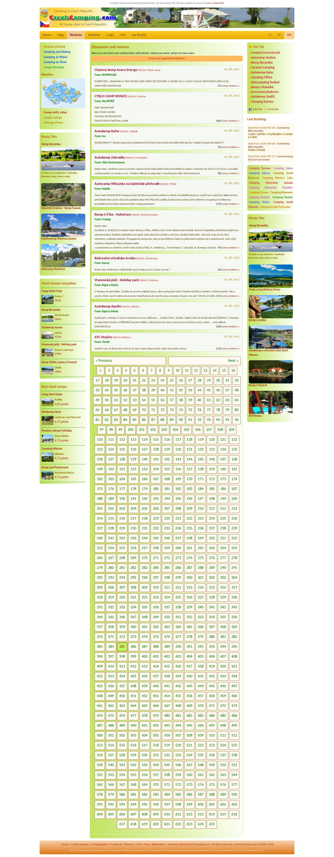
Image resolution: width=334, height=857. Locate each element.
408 (234, 657)
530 (144, 755)
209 (189, 509)
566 (111, 785)
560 (189, 775)
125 (122, 450)
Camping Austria (155, 850)
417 (189, 666)
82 (107, 420)
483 (201, 716)
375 (156, 637)
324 (167, 597)
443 (189, 686)
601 (212, 805)
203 (122, 509)
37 (134, 390)
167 (156, 479)
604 (100, 814)
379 (201, 637)
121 (223, 440)
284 (156, 568)
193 (156, 499)
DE (279, 35)
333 (122, 607)
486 (234, 716)
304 (234, 578)
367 (212, 627)
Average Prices (53, 122)
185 (212, 489)
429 (178, 676)
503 (133, 735)
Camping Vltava (259, 202)
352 (189, 617)
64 (237, 400)
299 (178, 578)
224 (212, 519)
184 (201, 489)
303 (223, 578)
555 (133, 775)
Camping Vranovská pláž (265, 52)
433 (223, 676)
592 (111, 805)
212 (223, 509)
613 (201, 814)
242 (122, 538)
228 (111, 528)
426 (144, 676)
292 (100, 578)
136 (100, 459)
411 (122, 666)
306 (111, 588)
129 (167, 450)
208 (178, 509)
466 (156, 706)
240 (100, 538)
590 (234, 795)
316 (223, 588)
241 (111, 538)
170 (189, 479)
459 (223, 696)
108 (220, 430)
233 (167, 528)
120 (212, 440)
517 (144, 745)
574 (201, 785)
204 (133, 509)
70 (144, 410)
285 (167, 568)
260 (178, 548)
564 (234, 775)
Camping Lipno (283, 168)
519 (167, 745)
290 (223, 568)
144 (189, 459)
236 (201, 528)
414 (156, 666)
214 (100, 519)
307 (122, 588)
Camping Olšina (261, 77)
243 (133, 538)
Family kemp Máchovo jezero (58, 238)
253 (100, 548)
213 (234, 509)
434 (234, 676)
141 (156, 459)
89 (172, 420)
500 (100, 735)
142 (167, 459)
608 (144, 814)
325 (178, 597)
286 (178, 568)
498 (223, 726)
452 (144, 696)
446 (223, 686)
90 (181, 420)
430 (189, 676)
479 (156, 716)
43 (190, 390)
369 (234, 627)
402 (167, 657)
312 (178, 588)
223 (201, 519)
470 (201, 706)
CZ (269, 35)
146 (212, 459)
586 (189, 795)
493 (167, 726)
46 (218, 390)
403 (178, 657)
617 (122, 824)
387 (144, 647)
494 (178, 726)
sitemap (172, 844)
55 (153, 400)
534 (189, 755)
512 (234, 735)
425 (133, 676)
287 (189, 568)
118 (189, 440)
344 (100, 617)
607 (133, 814)
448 (100, 696)
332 (111, 607)
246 (167, 538)
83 (116, 420)
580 (122, 795)
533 (178, 755)
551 (234, 765)
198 (212, 499)
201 (100, 509)
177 (122, 489)
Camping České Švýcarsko (275, 207)
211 (212, 509)
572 (178, 785)
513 (100, 745)
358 (111, 627)
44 (199, 390)
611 (178, 814)
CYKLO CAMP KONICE (111, 96)
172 (212, 479)
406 (212, 657)
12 (196, 371)
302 (212, 578)
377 (178, 637)
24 (162, 380)
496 (201, 726)
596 (156, 805)
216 (122, 519)
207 (167, 509)
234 (178, 528)
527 (111, 755)
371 (111, 637)
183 (189, 489)
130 (178, 450)
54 (144, 400)
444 (201, 686)
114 (144, 440)
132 (201, 450)
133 (212, 450)
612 (189, 814)
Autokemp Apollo (108, 306)
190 (122, 499)
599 (189, 805)
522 (201, 745)
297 (156, 578)
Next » (233, 361)
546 (178, 765)
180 (156, 489)
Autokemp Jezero (52, 327)
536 (212, 755)
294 (122, 578)
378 (189, 637)
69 (134, 410)
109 (231, 430)
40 (162, 390)
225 (223, 519)
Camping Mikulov (52, 448)
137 (111, 459)
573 (189, 785)
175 (100, 489)
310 (156, 588)
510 (212, 735)
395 (234, 647)
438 (133, 686)
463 (122, 706)
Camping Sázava (259, 173)
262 (201, 548)
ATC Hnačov (103, 337)
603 (234, 805)
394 (223, 647)
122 (234, 440)
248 (189, 538)
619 (144, 824)
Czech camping (80, 844)
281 (122, 568)
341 (212, 607)
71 (153, 410)
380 (212, 637)
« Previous (103, 361)
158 (201, 469)
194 (167, 499)
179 (144, 489)
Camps (65, 844)
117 (178, 440)
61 (209, 400)
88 (162, 420)
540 (111, 765)
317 (234, 588)
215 (111, 519)
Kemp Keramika (51, 144)
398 (122, 657)
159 (212, 469)
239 (234, 528)
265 (234, 548)
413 (144, 666)
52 (125, 400)
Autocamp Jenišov (263, 57)
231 (144, 528)
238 (223, 528)
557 (156, 775)
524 (223, 745)
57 (172, 400)
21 (134, 380)
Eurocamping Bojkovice (265, 92)
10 (177, 371)
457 (201, 696)
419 (212, 666)
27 (190, 380)
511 (223, 735)
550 (223, 765)
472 (223, 706)
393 (212, 647)
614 (212, 814)
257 (144, 548)
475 (111, 716)
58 (181, 400)
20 (125, 380)
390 (178, 647)
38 (144, 390)
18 (107, 380)
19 (116, 380)
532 (167, 755)
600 (201, 805)
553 (111, 775)
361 (144, 627)
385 (122, 647)
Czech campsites (81, 850)
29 (209, 380)
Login (110, 35)
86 (144, 420)
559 (178, 775)
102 (153, 430)
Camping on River (55, 62)
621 (167, 824)
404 (189, 657)
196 (189, 499)
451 (133, 696)
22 (144, 380)
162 (100, 479)
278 (234, 558)
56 (162, 400)
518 (156, 745)
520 (178, 745)
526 (100, 755)
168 (167, 479)
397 (111, 657)
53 (134, 400)
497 (212, 726)
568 (133, 785)
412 (133, 666)
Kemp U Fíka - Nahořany (113, 215)
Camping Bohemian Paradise (271, 187)
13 (205, 371)
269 (133, 558)
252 (234, 538)
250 (212, 538)
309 (144, 588)
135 (234, 450)
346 (122, 617)
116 (167, 440)
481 (178, 716)
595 (144, 805)
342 (223, 607)
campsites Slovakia (223, 850)
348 (144, 617)
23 (153, 380)
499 (234, 726)
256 (133, 548)
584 (167, 795)
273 (178, 558)
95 (227, 420)
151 (122, 469)
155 (167, 469)
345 (111, 617)
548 (201, 765)
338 (178, 607)
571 (167, 785)
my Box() (139, 35)
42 (181, 390)
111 (111, 440)
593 (122, 805)
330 (234, 597)
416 (178, 666)
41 (172, 390)
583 (156, 795)
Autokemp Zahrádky (110, 158)
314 (201, 588)
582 (144, 795)
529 (133, 755)
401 (156, 657)
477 (133, 716)
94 (218, 420)
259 (167, 548)
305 (100, 588)
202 (111, 509)
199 (223, 499)
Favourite (273, 109)
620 (156, 824)
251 (223, 538)
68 (125, 410)
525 (234, 745)
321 (133, 597)
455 (178, 696)
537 (223, 755)
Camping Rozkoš (283, 197)
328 (212, 597)
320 (122, 597)
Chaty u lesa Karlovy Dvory (264, 289)
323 (156, 597)
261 (189, 548)
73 (172, 410)
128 (156, 450)
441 (167, 686)
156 (178, 469)
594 (133, 805)
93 (209, 420)
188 (100, 499)
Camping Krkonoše (281, 192)
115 (156, 440)
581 (133, 795)
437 (122, 686)
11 (187, 371)
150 (111, 469)
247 (178, 538)
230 (133, 528)
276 (212, 558)
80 (237, 410)
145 (201, 459)
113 (133, 440)
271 (156, 558)
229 (122, 528)
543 (144, 765)
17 (97, 380)
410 (111, 666)
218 (144, 519)
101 (142, 430)
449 (111, 696)
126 (133, 450)
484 (212, 716)
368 (223, 627)
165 (133, 479)
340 (201, 607)
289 (212, 568)
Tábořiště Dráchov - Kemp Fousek (61, 208)
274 (189, 558)
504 (144, 735)
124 (111, 450)
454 (167, 696)
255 (122, 548)
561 (201, 775)
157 (189, 469)
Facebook (116, 844)
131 (189, 450)
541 (122, 765)
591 (100, 805)
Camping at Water (55, 57)
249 (201, 538)
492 (156, 726)
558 (167, 775)
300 (189, 578)
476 (122, 716)
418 (201, 666)
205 (144, 509)
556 (144, 775)
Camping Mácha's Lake (277, 178)
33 (97, 390)
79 (227, 410)
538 (234, 755)
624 (201, 824)
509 (201, 735)
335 (144, 607)
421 (234, 666)
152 (133, 469)
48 (237, 390)
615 (223, 814)
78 (218, 410)
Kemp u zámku (257, 320)
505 (156, 735)
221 (178, 519)
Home (47, 35)
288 (201, 568)
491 (144, 726)
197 (201, 499)
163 (111, 479)
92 (199, 420)
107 (209, 430)
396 (100, 657)
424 (122, 676)
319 (111, 597)
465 (144, 706)
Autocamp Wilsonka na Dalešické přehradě (127, 184)
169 (178, 479)
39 (153, 390)
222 (189, 519)
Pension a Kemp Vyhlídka (57, 430)
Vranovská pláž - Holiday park (59, 344)
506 (167, 735)
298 (167, 578)
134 (223, 450)
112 (122, 440)
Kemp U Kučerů (258, 385)
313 (189, 588)
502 (122, 735)
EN (289, 35)
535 (201, 755)
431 (201, 676)
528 (122, 755)
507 (178, 735)
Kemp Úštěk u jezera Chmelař (59, 362)
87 (153, 420)
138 (122, 459)
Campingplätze (99, 844)
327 (201, 597)
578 (100, 795)
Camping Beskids (259, 197)
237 (212, 528)
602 (223, 805)
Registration (159, 844)
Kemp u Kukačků (262, 87)
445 (212, 686)
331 (100, 607)
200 (234, 499)
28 (199, 380)
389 (167, 647)
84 (125, 420)
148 (234, 459)
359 (122, 627)
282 (133, 568)
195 (178, 499)
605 (111, 814)
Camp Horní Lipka (52, 394)
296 (144, 578)
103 (164, 430)
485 (223, 716)
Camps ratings (53, 117)
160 (223, 469)
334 (133, 607)
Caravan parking (54, 46)
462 (111, 706)
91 (190, 420)
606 (122, 814)
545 (167, 765)
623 (189, 824)
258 (156, 548)
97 (102, 430)
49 (97, 400)
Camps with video (55, 112)
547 (189, 765)
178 (133, 489)
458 (212, 696)
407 (223, 657)
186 (223, 489)
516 (133, 745)
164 (122, 479)
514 (111, 745)
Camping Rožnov (262, 101)
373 (133, 637)
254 (111, 548)
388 (156, 647)
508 (189, 735)
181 (167, 489)
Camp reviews (229, 86)
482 (189, 716)
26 (181, 380)
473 (234, 706)
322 (144, 597)
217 (133, 519)
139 (133, 459)
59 (190, 400)
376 (167, 637)
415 (167, 666)
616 (234, 814)
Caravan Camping (262, 67)
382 (234, 637)
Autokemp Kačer (262, 72)
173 (223, 479)
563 (223, 775)
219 (156, 519)
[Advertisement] (270, 493)
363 (167, 627)
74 (181, 410)
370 (100, 637)
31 (227, 380)
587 (201, 795)
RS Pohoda (255, 416)
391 (189, 647)
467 (167, 706)
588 (212, 795)
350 (167, 617)
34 (107, 390)
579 (111, 795)
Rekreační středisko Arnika (115, 258)
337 (167, 607)
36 (125, 390)
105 (186, 430)
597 (167, 805)
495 (189, 726)
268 (122, 558)
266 (100, 558)
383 (100, 647)
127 (144, 450)
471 (212, 706)
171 (201, 479)
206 (156, 509)
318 (100, 597)
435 (100, 686)
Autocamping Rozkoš (265, 82)
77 (209, 410)
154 (156, 469)
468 (178, 706)
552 (100, 775)
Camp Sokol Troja (52, 291)
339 (189, 607)
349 (156, 617)
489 (122, 726)
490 (133, 726)
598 (178, 805)
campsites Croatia (255, 850)
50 (107, 400)
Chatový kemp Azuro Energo (116, 70)
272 (167, 558)
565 (100, 785)
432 (212, 676)
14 (214, 371)
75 (190, 410)
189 (111, 499)
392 (201, 647)
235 (189, 528)
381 (223, 637)
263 (212, 548)
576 (223, 785)
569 (144, 785)
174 (234, 479)
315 (212, 588)
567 (122, 785)
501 (111, 735)
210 (201, 509)
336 (156, 607)
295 (133, 578)
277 (223, 558)
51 (116, 400)
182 (178, 489)
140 (144, 459)
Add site (257, 109)
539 (100, 765)
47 (227, 390)
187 (234, 489)
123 (100, 450)
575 (212, 785)
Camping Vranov (258, 192)
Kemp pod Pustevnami (55, 467)
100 (130, 430)
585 (178, 795)
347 (133, 617)
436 (111, 686)
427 (156, 676)
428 (167, 676)
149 (100, 469)
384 (111, 647)
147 (223, 459)
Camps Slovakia (54, 67)
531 (156, 755)
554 (122, 775)
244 (144, 538)
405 (201, 657)
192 (144, 499)
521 (189, 745)
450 (122, 696)
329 (223, 597)
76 (199, 410)
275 (201, 558)
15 (224, 371)
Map (60, 35)
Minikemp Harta (51, 412)
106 (198, 430)
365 (189, 627)
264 (223, 548)
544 (156, 765)
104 (175, 430)
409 (100, 666)
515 (122, 745)
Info (123, 35)
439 (144, 686)
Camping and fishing (57, 52)
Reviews (76, 35)
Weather (94, 35)
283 (144, 568)
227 (100, 528)
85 (134, 420)
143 (178, 459)
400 (144, 657)
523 (212, 745)
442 (178, 686)
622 (178, 824)
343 (234, 607)
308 (133, 588)
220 (167, 519)
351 (178, 617)
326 (189, 597)
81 (97, 420)
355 (223, 617)
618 (133, 824)
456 (189, 696)
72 (162, 410)
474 (100, 716)
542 (133, 765)
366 (201, 627)
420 (223, 666)
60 (199, 400)
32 (237, 380)
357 (100, 627)
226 (234, 519)
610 (167, 814)
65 (97, 410)
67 (116, 410)
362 (156, 627)
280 (111, 568)
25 (172, 380)
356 (234, 617)
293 (111, 578)
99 (120, 430)
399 (133, 657)
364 (178, 627)
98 (111, 430)
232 (156, 528)
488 (111, 726)
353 (201, 617)
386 (133, 647)
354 (212, 617)
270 (144, 558)
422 (100, 676)
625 (212, 824)
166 (144, 479)
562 (212, 775)
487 (100, 726)
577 (234, 785)
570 (156, 785)
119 (201, 440)
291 (234, 568)
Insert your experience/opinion (167, 58)
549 (212, 765)
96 (237, 420)
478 (144, 716)
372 (122, 637)
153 (144, 469)
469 (189, 706)
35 (116, 390)
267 (111, 558)
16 (233, 371)
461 (100, 706)
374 (144, 637)
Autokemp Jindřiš (263, 96)
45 (209, 390)
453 (156, 696)
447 (234, 686)
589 (223, 795)
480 (167, 716)
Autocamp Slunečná (53, 269)
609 (156, 814)
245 (156, 538)
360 (133, 627)
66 (107, 410)
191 (133, 499)
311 (167, 588)
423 (111, 676)
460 (234, 696)
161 (234, 469)
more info (218, 3)
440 (156, 686)
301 (201, 578)
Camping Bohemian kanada (271, 183)
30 (218, 380)
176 (111, 489)
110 (100, 440)
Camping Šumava (260, 168)
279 (100, 568)
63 (227, 400)
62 (218, 400)
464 (133, 706)
